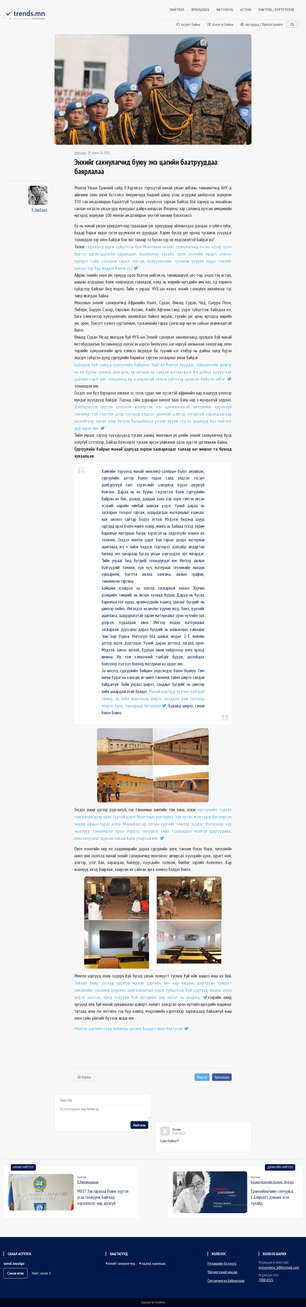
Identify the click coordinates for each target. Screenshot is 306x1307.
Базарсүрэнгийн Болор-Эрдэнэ (272, 1181)
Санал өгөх (15, 1273)
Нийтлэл (80, 153)
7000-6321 (266, 1279)
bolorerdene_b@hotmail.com (279, 1267)
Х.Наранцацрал (87, 1181)
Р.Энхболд (39, 209)
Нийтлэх (139, 1125)
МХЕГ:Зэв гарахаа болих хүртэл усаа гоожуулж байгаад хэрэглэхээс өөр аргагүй (102, 1197)
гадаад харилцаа (153, 1263)
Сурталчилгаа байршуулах (226, 1280)
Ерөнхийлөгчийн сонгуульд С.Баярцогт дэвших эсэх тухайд (272, 1197)
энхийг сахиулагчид (121, 1263)
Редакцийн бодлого (222, 1263)
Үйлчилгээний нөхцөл (222, 1272)
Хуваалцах (221, 1077)
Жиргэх (202, 1077)
